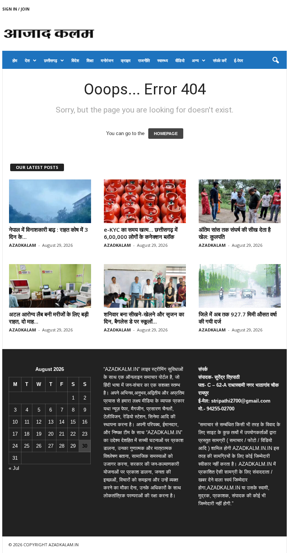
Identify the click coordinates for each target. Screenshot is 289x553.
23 (84, 434)
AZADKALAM (22, 245)
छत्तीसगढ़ (50, 60)
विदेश (75, 60)
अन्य (195, 60)
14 (61, 422)
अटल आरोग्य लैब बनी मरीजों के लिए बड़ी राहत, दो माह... (48, 317)
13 (50, 422)
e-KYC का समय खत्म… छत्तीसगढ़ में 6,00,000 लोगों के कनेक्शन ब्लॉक (141, 233)
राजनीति (144, 60)
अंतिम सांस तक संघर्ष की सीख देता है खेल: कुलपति (235, 233)
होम (14, 60)
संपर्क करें (220, 60)
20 (50, 434)
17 (15, 434)
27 (50, 446)
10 (15, 422)
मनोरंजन (107, 60)
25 (26, 446)
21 (61, 434)
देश (27, 60)
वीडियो (179, 60)
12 (38, 422)
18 (26, 434)
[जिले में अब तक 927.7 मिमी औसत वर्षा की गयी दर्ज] (240, 286)
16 (84, 422)
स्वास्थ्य (162, 60)
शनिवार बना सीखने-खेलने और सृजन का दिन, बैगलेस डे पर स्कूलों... (144, 317)
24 (15, 446)
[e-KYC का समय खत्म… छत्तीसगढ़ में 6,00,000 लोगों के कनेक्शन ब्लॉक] (145, 201)
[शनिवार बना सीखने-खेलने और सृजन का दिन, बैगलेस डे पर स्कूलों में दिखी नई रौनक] (145, 286)
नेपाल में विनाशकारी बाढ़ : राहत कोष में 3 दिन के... (48, 233)
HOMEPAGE (166, 133)
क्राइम (126, 60)
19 (38, 434)
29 (73, 446)
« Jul (14, 468)
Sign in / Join (15, 9)
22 (73, 434)
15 (73, 422)
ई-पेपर (238, 60)
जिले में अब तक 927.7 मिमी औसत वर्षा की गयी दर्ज (238, 317)
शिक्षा (90, 60)
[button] (275, 60)
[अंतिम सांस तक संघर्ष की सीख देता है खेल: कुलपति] (240, 201)
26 (38, 446)
